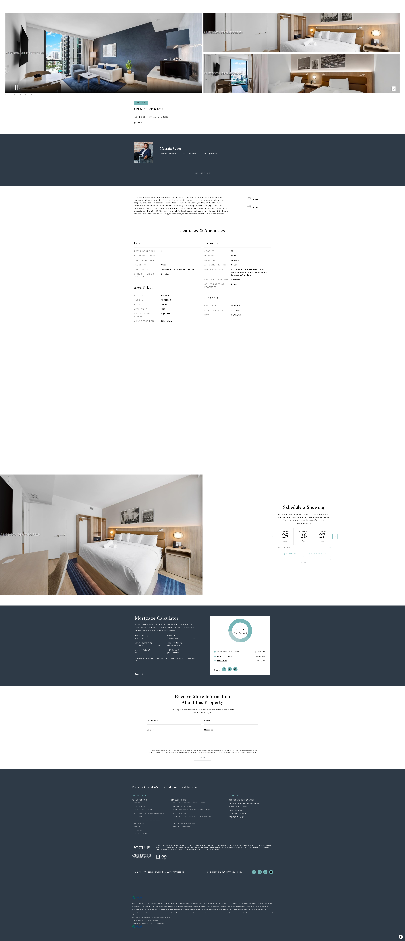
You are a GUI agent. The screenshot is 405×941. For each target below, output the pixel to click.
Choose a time (283, 548)
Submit (202, 757)
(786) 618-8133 (189, 154)
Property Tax (173, 643)
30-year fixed (173, 638)
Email (149, 730)
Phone (207, 721)
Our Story (138, 816)
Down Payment (142, 643)
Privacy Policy (252, 752)
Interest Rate (141, 650)
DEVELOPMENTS (178, 800)
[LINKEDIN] (265, 872)
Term (169, 636)
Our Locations (140, 806)
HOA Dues (172, 650)
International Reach (143, 810)
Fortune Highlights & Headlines (147, 820)
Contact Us (138, 830)
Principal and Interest (228, 652)
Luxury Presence (175, 872)
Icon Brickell (140, 823)
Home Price (140, 636)
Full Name (152, 721)
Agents (137, 803)
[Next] (335, 536)
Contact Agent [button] (202, 173)
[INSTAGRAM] (260, 872)
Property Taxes (224, 656)
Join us (137, 827)
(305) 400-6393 (235, 810)
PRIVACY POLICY (236, 817)
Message (208, 730)
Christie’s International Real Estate (149, 813)
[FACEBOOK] (254, 872)
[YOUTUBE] (271, 872)
